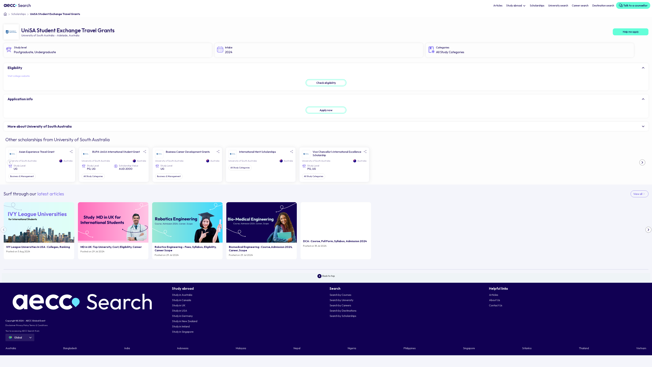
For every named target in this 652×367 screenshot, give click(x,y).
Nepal (297, 348)
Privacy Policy (22, 325)
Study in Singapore (183, 331)
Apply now (326, 110)
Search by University (341, 300)
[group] (39, 230)
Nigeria (352, 348)
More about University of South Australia (40, 126)
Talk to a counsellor (635, 5)
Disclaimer (10, 325)
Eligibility (15, 68)
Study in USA (179, 310)
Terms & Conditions (38, 325)
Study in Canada (181, 300)
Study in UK (178, 305)
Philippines (409, 348)
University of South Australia (37, 35)
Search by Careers (340, 305)
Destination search (603, 5)
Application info (20, 99)
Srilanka (527, 348)
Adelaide (62, 35)
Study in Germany (182, 316)
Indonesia (183, 348)
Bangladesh (70, 348)
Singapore (469, 348)
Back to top (328, 275)
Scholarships (537, 5)
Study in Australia (182, 294)
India (127, 348)
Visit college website (19, 75)
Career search (580, 5)
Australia (74, 35)
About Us (494, 300)
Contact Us (495, 305)
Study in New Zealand (184, 321)
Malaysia (241, 348)
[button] (642, 162)
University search (558, 5)
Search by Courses (340, 294)
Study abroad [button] (514, 5)
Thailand (584, 348)
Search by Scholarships (343, 316)
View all (638, 194)
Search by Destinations (343, 310)
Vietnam (641, 348)
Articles (497, 5)
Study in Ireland (181, 326)
